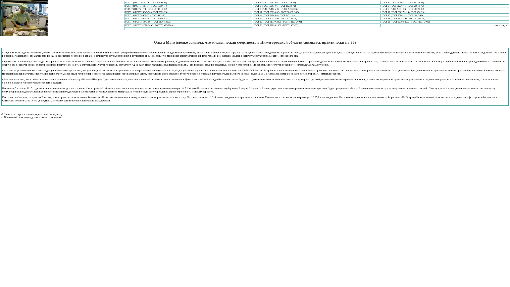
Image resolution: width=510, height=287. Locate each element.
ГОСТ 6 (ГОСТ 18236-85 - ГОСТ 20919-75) (403, 6)
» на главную (500, 25)
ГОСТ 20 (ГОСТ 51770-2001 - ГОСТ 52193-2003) (278, 22)
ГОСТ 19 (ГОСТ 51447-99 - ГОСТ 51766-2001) (148, 22)
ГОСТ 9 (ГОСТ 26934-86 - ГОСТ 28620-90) (403, 9)
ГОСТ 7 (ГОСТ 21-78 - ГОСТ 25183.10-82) (146, 9)
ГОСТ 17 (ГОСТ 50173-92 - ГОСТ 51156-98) (275, 18)
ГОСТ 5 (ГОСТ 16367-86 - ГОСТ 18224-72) (275, 6)
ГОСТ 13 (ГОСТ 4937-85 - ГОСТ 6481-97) (145, 15)
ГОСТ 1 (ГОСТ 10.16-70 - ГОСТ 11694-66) (146, 2)
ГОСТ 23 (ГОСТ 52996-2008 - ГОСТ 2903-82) (276, 25)
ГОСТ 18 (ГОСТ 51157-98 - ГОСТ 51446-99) (403, 18)
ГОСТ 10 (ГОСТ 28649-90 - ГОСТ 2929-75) (146, 12)
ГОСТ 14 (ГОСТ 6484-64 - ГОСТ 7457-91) (274, 15)
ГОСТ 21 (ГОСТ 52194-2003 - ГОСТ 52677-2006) (406, 22)
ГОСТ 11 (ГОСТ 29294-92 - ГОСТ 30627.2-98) (276, 12)
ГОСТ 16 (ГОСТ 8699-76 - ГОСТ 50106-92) (146, 18)
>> (2, 114)
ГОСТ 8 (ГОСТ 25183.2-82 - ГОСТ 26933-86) (276, 9)
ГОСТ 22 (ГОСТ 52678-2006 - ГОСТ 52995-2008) (149, 25)
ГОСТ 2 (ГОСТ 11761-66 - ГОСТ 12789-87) (275, 2)
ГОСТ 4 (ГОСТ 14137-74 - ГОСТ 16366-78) (146, 6)
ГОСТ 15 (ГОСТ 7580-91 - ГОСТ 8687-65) (402, 15)
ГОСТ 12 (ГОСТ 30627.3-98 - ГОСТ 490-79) (403, 12)
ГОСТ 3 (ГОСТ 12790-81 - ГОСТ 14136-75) (403, 2)
